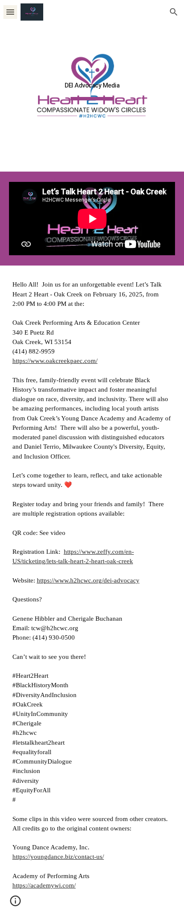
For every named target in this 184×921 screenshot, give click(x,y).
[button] (10, 12)
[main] (92, 86)
